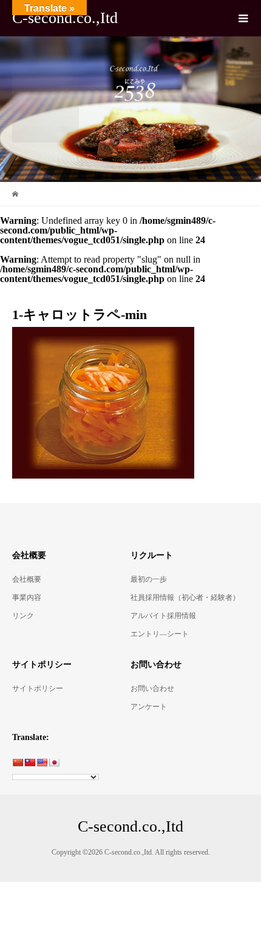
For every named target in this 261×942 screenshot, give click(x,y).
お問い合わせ (152, 688)
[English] (41, 762)
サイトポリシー (37, 688)
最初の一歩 (148, 579)
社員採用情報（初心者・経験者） (185, 597)
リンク (23, 615)
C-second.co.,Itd (65, 18)
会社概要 (26, 579)
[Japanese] (54, 762)
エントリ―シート (159, 634)
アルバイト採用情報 (163, 615)
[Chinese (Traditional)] (29, 762)
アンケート (148, 706)
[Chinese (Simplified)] (17, 762)
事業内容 (26, 597)
